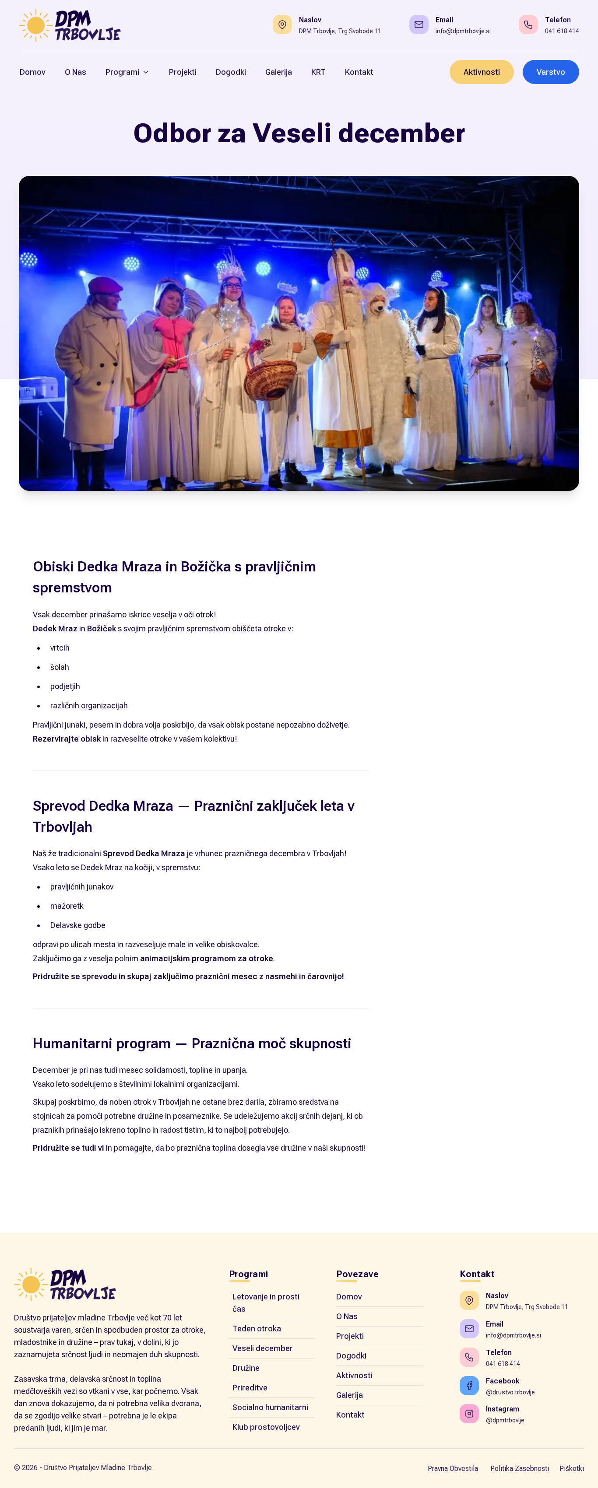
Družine (246, 1367)
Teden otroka (256, 1328)
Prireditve (249, 1387)
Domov (349, 1296)
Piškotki (571, 1468)
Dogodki (351, 1355)
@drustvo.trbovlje (510, 1392)
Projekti (350, 1336)
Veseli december (262, 1348)
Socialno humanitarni (270, 1407)
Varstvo (551, 72)
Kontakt (350, 1414)
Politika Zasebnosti (519, 1468)
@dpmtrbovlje (505, 1420)
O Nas (347, 1316)
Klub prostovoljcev (266, 1427)
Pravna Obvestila (453, 1468)
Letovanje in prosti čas (265, 1302)
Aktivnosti (482, 72)
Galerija (349, 1395)
